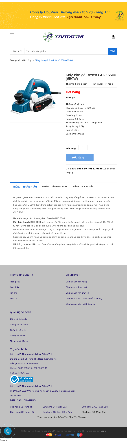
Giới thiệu (15, 287)
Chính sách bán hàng (76, 281)
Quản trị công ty (18, 330)
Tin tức (13, 293)
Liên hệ (13, 298)
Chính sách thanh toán (77, 287)
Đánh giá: (71, 97)
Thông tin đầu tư (18, 335)
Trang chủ (15, 60)
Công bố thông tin (19, 319)
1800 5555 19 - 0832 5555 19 (88, 168)
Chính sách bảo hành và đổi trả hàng (84, 298)
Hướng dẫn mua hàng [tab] (55, 186)
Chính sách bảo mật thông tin (80, 304)
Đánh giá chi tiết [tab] (83, 186)
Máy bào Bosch (21, 222)
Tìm (112, 51)
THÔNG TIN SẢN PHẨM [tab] (25, 187)
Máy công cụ (28, 60)
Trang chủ (15, 281)
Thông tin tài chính (19, 324)
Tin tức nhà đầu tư (19, 341)
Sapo (103, 431)
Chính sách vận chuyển (77, 293)
